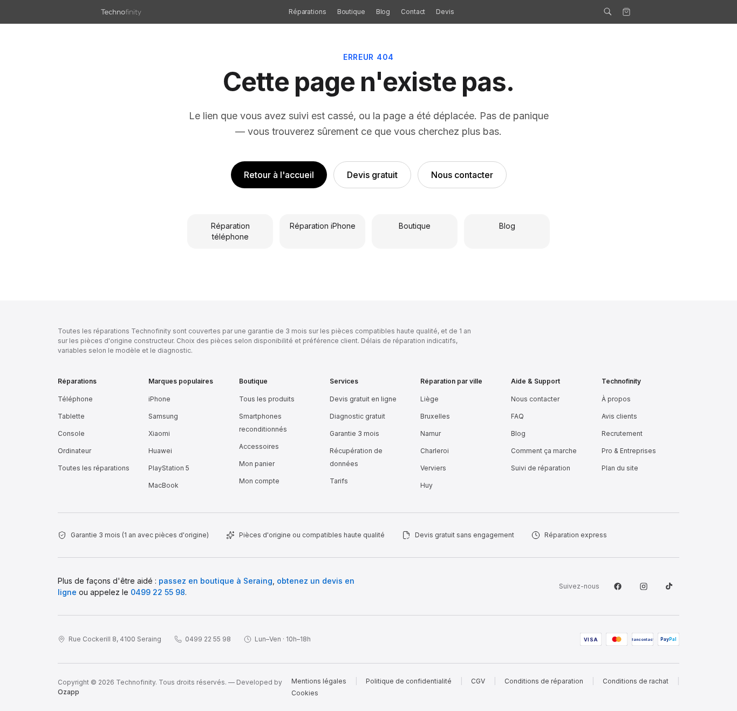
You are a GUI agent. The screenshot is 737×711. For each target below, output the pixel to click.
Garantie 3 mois (354, 433)
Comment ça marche (544, 451)
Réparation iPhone (323, 225)
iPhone (159, 399)
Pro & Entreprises (629, 451)
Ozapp (68, 692)
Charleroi (434, 451)
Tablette (71, 416)
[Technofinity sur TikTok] (669, 586)
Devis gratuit (372, 174)
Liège (429, 399)
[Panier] (626, 12)
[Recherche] (607, 12)
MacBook (163, 485)
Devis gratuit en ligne (363, 399)
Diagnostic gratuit (357, 416)
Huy (426, 485)
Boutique (351, 12)
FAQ (517, 416)
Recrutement (622, 433)
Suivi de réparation (540, 468)
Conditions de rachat (635, 681)
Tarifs (339, 481)
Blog (383, 12)
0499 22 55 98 (158, 592)
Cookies (304, 693)
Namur (430, 433)
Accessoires (259, 446)
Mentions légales (318, 681)
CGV (478, 681)
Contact (413, 12)
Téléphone (75, 399)
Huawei (160, 451)
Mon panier (257, 464)
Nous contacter (462, 174)
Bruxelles (435, 416)
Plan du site (620, 468)
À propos (616, 399)
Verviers (433, 468)
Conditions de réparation (543, 681)
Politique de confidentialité (409, 681)
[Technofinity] (123, 12)
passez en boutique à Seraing (215, 580)
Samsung (163, 416)
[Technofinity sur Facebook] (617, 586)
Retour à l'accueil (279, 174)
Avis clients (619, 416)
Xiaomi (159, 433)
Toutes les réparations (93, 468)
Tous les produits (267, 399)
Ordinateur (74, 451)
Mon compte (259, 481)
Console (71, 433)
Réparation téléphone (230, 231)
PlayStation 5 (168, 468)
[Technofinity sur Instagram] (643, 586)
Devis (445, 12)
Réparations (307, 12)
